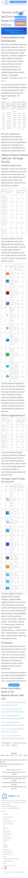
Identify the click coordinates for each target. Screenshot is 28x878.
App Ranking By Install (8, 823)
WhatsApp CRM (6, 849)
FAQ (4, 826)
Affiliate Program (7, 831)
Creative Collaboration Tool (9, 865)
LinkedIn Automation (8, 852)
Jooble (4, 856)
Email (16, 755)
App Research (6, 819)
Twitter (2, 755)
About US (5, 844)
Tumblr (11, 755)
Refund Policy (6, 840)
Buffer (20, 755)
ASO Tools (14, 685)
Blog (4, 842)
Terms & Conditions (7, 838)
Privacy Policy (6, 835)
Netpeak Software (7, 854)
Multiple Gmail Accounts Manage (10, 858)
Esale (4, 863)
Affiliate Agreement (7, 833)
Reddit (7, 755)
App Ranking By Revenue (9, 821)
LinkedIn (25, 755)
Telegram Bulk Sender (8, 861)
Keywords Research (8, 817)
